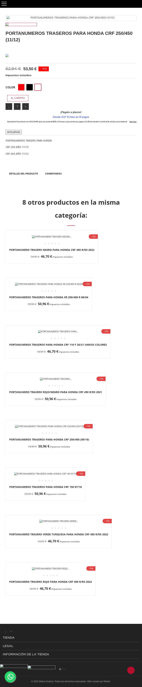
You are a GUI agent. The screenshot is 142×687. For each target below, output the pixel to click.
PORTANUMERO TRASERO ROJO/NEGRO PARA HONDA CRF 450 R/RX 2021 (55, 392)
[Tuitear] (17, 106)
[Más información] (74, 263)
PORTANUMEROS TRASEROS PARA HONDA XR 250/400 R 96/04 (48, 297)
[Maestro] (60, 669)
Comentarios (53, 173)
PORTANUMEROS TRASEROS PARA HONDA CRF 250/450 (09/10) (49, 439)
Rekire (107, 681)
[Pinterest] (25, 106)
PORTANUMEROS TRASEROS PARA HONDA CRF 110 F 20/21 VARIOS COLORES (58, 344)
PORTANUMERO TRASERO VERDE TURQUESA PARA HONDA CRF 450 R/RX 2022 (58, 534)
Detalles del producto (23, 173)
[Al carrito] (28, 263)
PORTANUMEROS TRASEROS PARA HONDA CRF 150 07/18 (45, 487)
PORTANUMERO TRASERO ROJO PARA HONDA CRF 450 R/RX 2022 (50, 581)
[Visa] (65, 669)
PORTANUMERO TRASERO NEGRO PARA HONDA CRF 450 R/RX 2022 (51, 250)
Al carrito (18, 98)
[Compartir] (9, 106)
